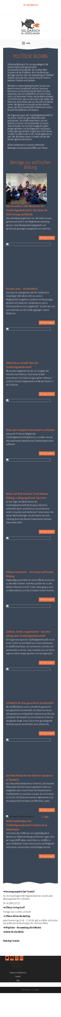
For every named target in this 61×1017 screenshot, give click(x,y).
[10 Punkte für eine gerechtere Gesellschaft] (28, 684)
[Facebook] (12, 959)
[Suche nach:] (38, 43)
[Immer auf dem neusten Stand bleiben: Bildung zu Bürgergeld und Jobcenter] (28, 475)
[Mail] (21, 959)
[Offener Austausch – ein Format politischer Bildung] (28, 553)
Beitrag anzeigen (47, 238)
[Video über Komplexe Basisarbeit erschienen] (28, 413)
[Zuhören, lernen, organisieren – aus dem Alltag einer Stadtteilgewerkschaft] (28, 617)
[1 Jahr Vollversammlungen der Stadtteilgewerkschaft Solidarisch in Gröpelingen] (20, 816)
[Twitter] (7, 959)
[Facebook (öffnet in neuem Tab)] (28, 8)
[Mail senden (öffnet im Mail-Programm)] (36, 8)
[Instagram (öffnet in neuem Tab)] (32, 8)
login (18, 980)
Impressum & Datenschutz (18, 973)
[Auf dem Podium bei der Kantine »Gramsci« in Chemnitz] (28, 756)
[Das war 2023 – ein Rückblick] (28, 265)
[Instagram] (17, 959)
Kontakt (18, 977)
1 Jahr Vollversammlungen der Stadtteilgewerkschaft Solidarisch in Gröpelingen (27, 823)
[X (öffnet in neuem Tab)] (24, 8)
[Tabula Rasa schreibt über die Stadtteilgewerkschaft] (28, 344)
